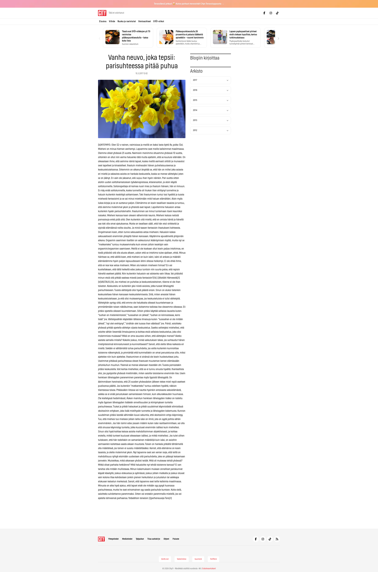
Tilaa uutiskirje (153, 539)
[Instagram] (270, 13)
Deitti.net (165, 559)
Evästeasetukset (209, 569)
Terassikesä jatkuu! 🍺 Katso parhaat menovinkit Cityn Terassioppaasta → (189, 4)
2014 (195, 110)
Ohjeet (166, 539)
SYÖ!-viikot (158, 21)
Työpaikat (140, 539)
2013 (195, 120)
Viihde (112, 21)
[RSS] (277, 539)
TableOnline (181, 559)
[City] (101, 539)
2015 (195, 100)
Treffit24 (213, 559)
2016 (195, 90)
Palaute (176, 539)
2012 (195, 130)
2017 (195, 80)
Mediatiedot (127, 539)
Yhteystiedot (113, 539)
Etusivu (103, 21)
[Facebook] (264, 13)
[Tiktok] (277, 13)
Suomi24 (198, 559)
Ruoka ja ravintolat (127, 21)
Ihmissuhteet (144, 21)
